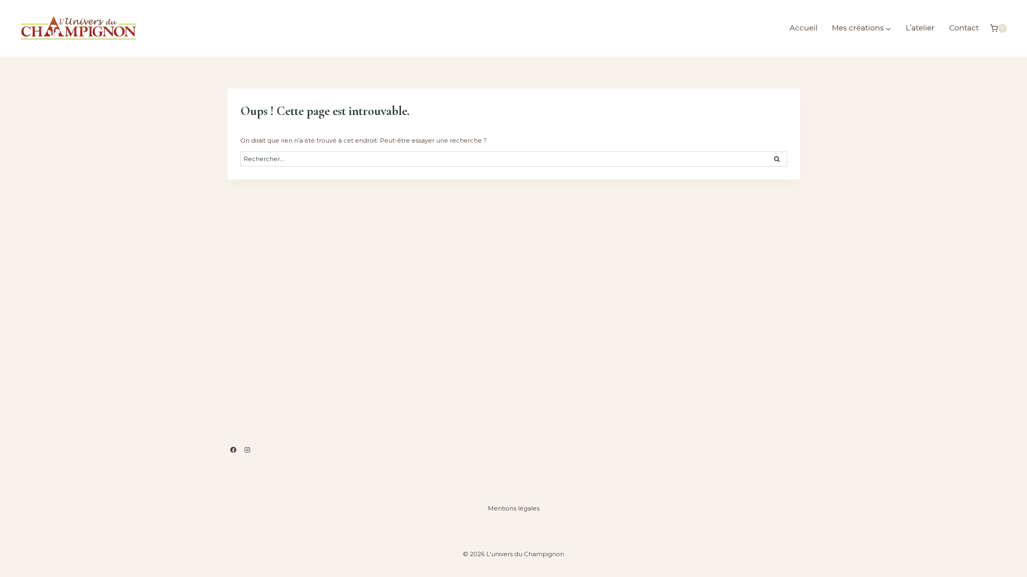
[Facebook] (233, 450)
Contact (964, 27)
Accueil (804, 27)
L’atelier (920, 27)
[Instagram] (247, 450)
